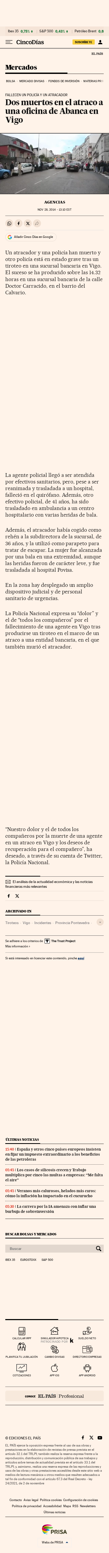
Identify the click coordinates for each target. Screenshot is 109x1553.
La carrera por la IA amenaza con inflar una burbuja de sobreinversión (50, 1209)
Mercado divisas (31, 81)
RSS (75, 1506)
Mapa (67, 1506)
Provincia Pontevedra (72, 923)
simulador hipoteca (55, 1338)
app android (87, 1375)
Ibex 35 (13, 31)
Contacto (16, 1500)
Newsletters (88, 1506)
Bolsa (10, 81)
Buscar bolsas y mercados (30, 1234)
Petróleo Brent (85, 31)
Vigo (26, 923)
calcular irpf (21, 1338)
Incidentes (42, 923)
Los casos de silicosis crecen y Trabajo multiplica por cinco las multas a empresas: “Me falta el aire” (54, 1175)
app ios (54, 1375)
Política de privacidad (27, 1506)
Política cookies (51, 1500)
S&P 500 (46, 31)
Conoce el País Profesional (54, 1396)
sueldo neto (87, 1338)
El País (97, 53)
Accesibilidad (52, 1506)
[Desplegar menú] (9, 42)
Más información (16, 946)
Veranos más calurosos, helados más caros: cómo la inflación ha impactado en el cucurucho (50, 1193)
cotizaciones (22, 1375)
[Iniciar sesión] (100, 42)
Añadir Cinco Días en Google (33, 237)
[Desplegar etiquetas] (100, 922)
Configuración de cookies (80, 1500)
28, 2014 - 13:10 (54, 209)
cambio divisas (55, 1356)
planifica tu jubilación (22, 1356)
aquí (81, 958)
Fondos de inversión (63, 81)
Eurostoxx (28, 1260)
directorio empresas (87, 1356)
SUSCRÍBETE (83, 42)
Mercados (21, 67)
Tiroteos (12, 923)
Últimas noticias (22, 1140)
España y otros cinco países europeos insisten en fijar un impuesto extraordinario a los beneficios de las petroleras (53, 1154)
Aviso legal (31, 1500)
